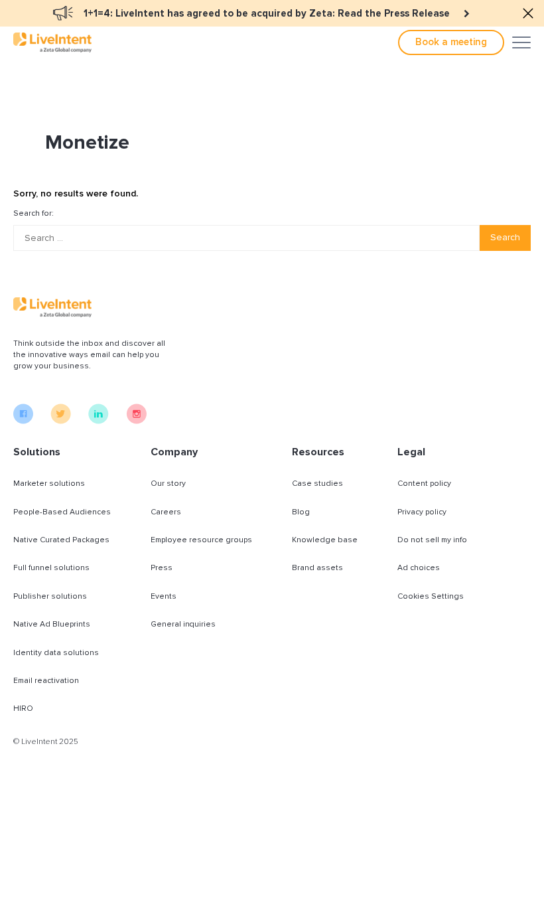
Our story (168, 483)
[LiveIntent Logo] (52, 42)
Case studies (317, 483)
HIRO (23, 708)
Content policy (424, 483)
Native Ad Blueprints (51, 624)
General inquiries (183, 624)
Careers (166, 512)
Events (163, 596)
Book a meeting (451, 42)
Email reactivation (46, 681)
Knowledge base (325, 540)
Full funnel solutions (51, 568)
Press (161, 568)
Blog (301, 512)
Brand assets (317, 568)
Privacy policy (421, 512)
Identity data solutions (56, 653)
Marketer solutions (49, 483)
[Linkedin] (98, 420)
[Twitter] (60, 420)
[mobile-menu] (521, 42)
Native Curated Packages (61, 540)
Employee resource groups (201, 540)
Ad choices (418, 568)
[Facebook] (23, 420)
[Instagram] (136, 420)
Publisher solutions (50, 596)
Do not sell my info (432, 540)
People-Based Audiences (62, 512)
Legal (411, 452)
